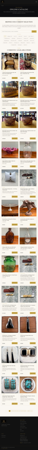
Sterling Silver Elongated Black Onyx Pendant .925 (26, 336)
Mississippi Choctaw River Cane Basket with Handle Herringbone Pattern (28, 101)
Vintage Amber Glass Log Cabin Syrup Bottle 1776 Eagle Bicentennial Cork (9, 247)
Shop (2, 5)
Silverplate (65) (13, 44)
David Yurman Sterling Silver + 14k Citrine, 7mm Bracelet (9, 189)
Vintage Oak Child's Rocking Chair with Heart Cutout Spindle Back (9, 73)
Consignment (22, 424)
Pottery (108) (23, 42)
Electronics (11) (19, 38)
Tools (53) (25, 44)
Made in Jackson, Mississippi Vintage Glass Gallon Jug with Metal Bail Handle (27, 161)
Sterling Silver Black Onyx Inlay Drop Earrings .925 (8, 366)
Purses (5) (28, 42)
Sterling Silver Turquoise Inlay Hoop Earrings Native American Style (8, 396)
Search (34, 31)
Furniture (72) (26, 38)
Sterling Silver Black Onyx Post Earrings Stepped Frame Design (27, 366)
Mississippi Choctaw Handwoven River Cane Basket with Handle (27, 131)
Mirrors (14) (32, 40)
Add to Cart (15, 108)
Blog (21, 429)
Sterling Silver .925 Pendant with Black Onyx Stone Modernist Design (9, 336)
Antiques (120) (10, 36)
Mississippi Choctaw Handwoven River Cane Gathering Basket (9, 101)
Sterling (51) (20, 44)
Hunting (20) (20, 40)
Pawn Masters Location (23, 427)
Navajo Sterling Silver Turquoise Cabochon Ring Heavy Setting (27, 396)
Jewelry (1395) (26, 40)
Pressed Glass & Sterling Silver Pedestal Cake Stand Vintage (9, 219)
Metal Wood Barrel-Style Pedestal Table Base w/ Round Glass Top (27, 73)
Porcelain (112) (16, 42)
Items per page (4, 52)
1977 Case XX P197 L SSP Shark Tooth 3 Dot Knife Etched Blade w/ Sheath (27, 275)
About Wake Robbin (23, 421)
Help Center (22, 430)
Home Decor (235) (13, 40)
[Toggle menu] (36, 1)
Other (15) (10, 42)
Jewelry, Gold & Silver (23, 423)
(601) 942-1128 (22, 435)
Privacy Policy (3, 435)
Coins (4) (25, 36)
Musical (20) (5, 42)
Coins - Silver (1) (31, 36)
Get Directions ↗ (4, 448)
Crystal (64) (13, 38)
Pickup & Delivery (22, 426)
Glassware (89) (6, 40)
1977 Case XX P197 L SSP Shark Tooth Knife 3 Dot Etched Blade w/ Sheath (9, 306)
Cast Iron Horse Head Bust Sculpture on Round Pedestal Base (27, 219)
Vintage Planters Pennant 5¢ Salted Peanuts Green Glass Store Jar (9, 275)
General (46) (32, 38)
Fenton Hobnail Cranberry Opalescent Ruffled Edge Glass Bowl (8, 161)
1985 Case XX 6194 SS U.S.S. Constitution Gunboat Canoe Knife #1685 (27, 306)
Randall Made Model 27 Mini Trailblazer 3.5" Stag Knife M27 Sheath (27, 189)
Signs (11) (33, 42)
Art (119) (15, 36)
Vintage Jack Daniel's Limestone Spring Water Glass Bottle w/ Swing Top (27, 247)
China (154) (20, 36)
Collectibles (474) (7, 38)
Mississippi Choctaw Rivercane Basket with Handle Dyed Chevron (9, 131)
